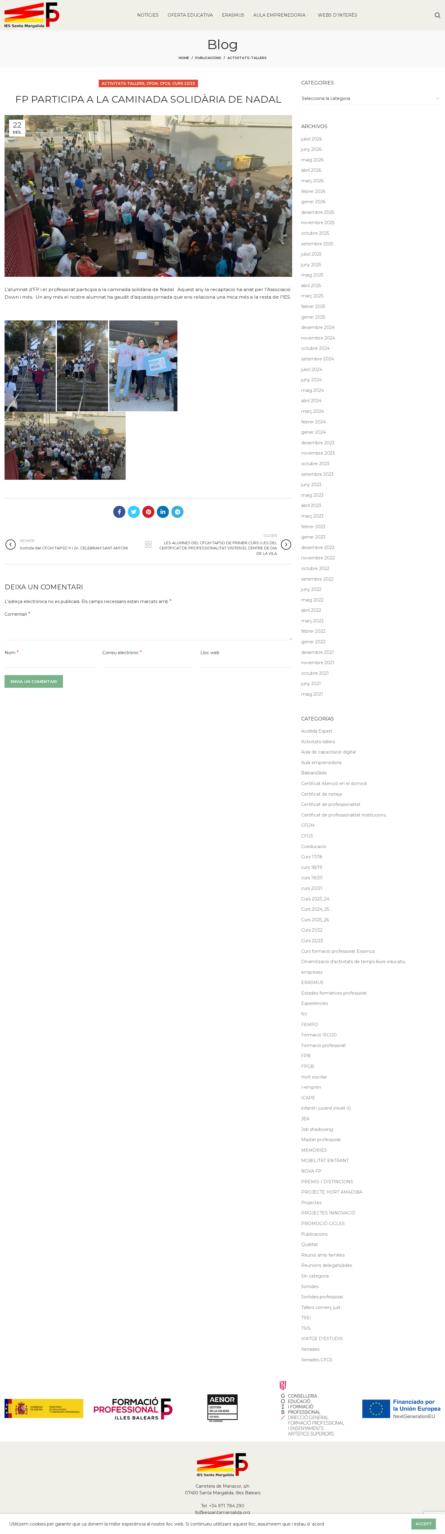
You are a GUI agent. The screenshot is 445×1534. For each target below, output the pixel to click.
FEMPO (309, 1024)
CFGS (165, 83)
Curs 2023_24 (315, 899)
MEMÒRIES (314, 1150)
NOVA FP (311, 1171)
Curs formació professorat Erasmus (338, 951)
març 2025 (312, 296)
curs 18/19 (311, 867)
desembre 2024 (318, 327)
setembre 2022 (317, 579)
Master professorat (321, 1139)
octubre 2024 (315, 348)
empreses (311, 972)
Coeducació (313, 846)
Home (184, 58)
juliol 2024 (311, 369)
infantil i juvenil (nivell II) (326, 1108)
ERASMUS (312, 982)
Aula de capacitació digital (328, 752)
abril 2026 (311, 170)
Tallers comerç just (321, 1307)
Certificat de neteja (321, 794)
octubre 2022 (315, 568)
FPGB (307, 1066)
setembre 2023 (317, 474)
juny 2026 (311, 149)
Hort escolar (314, 1077)
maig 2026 (312, 160)
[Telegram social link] (177, 512)
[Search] (437, 15)
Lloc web (209, 652)
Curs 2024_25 (315, 909)
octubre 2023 (315, 463)
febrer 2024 (313, 422)
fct (304, 1014)
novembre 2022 (318, 558)
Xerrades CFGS (316, 1360)
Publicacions (208, 58)
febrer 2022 (313, 631)
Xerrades (310, 1349)
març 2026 (312, 181)
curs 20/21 (311, 888)
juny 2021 (311, 683)
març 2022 (312, 621)
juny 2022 (311, 589)
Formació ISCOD (319, 1035)
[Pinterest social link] (148, 512)
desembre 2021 (317, 652)
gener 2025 (313, 317)
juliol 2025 (311, 254)
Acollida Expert (316, 731)
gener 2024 (313, 432)
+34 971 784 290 (226, 1506)
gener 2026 (313, 201)
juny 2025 (311, 264)
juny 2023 (311, 484)
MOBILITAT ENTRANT (325, 1160)
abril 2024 (311, 400)
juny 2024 (311, 380)
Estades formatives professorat (334, 993)
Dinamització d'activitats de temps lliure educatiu (353, 961)
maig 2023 (312, 495)
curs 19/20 (312, 877)
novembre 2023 (318, 453)
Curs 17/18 (311, 857)
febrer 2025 (313, 306)
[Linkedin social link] (163, 512)
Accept (424, 1524)
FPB (306, 1056)
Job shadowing (317, 1129)
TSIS (306, 1328)
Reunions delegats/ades (326, 1265)
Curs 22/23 (183, 83)
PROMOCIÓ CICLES (323, 1223)
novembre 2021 (317, 662)
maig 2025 (312, 275)
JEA (305, 1119)
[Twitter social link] (134, 512)
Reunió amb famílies (322, 1255)
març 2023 (312, 516)
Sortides (309, 1286)
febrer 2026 (313, 191)
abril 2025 (311, 285)
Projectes (311, 1202)
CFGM (152, 83)
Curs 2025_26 (315, 920)
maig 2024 (312, 390)
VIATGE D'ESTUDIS (322, 1338)
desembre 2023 (318, 443)
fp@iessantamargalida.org (222, 1512)
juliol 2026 (311, 139)
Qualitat (309, 1244)
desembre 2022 (318, 547)
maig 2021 (312, 694)
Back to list (148, 544)
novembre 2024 (318, 338)
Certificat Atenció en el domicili (334, 783)
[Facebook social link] (119, 512)
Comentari (17, 614)
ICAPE (308, 1098)
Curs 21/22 (311, 930)
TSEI (306, 1317)
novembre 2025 (318, 222)
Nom (12, 652)
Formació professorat (323, 1045)
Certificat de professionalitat (331, 804)
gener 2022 (313, 641)
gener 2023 (313, 537)
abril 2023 (311, 505)
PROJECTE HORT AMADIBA (331, 1192)
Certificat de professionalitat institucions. (344, 815)
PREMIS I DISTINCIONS (327, 1181)
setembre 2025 (317, 244)
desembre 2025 (317, 212)
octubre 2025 (315, 233)
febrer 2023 (313, 526)
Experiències (314, 1003)
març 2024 (312, 411)
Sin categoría (315, 1276)
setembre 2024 (317, 359)
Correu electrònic (122, 652)
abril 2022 (311, 610)
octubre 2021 (315, 673)
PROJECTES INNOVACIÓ (328, 1213)
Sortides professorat (322, 1297)
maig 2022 (312, 600)
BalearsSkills (314, 773)
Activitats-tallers (247, 58)
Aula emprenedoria (321, 762)
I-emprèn (311, 1087)
